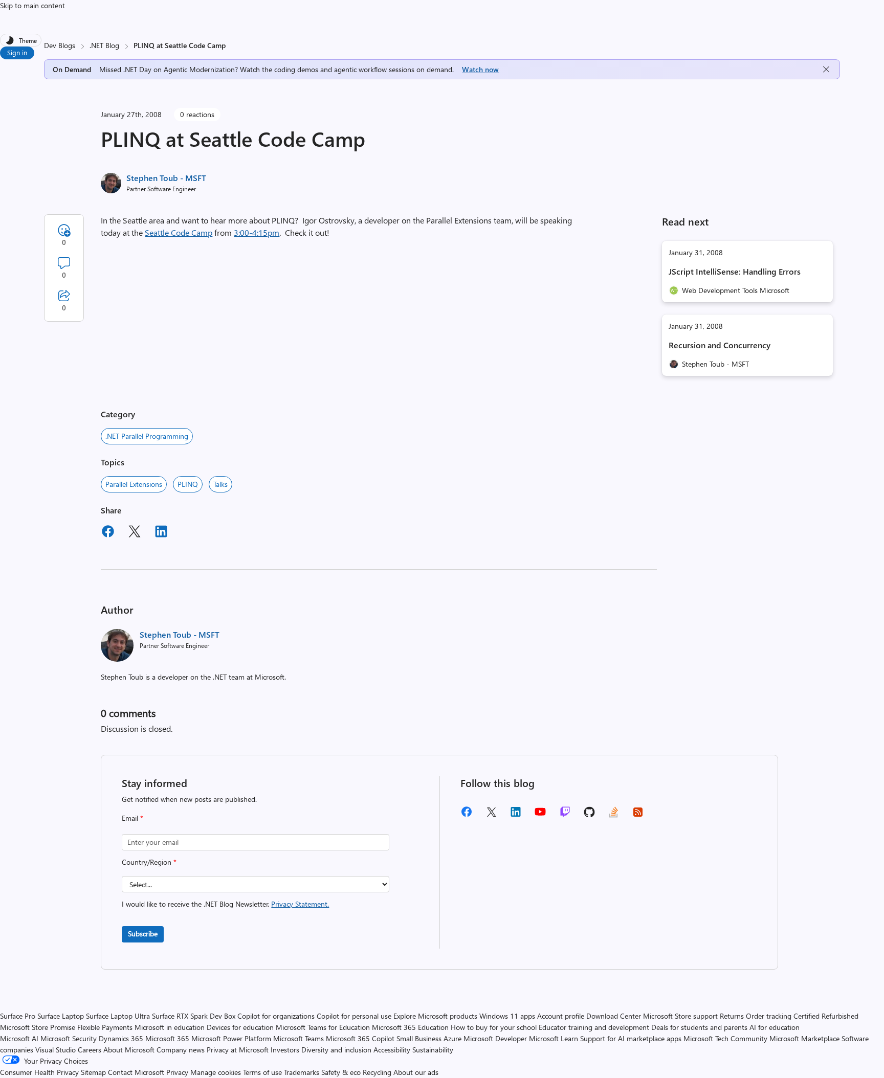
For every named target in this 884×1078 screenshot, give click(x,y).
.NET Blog (104, 45)
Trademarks (301, 1072)
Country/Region (149, 862)
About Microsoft (128, 1049)
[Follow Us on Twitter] (491, 815)
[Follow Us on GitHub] (589, 815)
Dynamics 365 (121, 1038)
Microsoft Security (68, 1038)
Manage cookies (215, 1072)
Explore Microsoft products (435, 1016)
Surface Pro (17, 1016)
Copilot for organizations (276, 1016)
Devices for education (240, 1027)
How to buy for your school (494, 1027)
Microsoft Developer (495, 1038)
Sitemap (93, 1072)
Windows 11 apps (507, 1016)
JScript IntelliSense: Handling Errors (735, 271)
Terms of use (262, 1072)
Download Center (613, 1016)
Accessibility (391, 1049)
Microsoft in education (170, 1027)
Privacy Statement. (300, 904)
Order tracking (768, 1016)
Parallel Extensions (133, 484)
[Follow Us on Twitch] (565, 815)
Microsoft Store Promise (37, 1027)
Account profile (560, 1016)
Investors (285, 1049)
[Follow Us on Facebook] (466, 815)
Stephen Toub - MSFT (166, 177)
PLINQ (188, 484)
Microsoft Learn (553, 1038)
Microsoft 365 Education (410, 1027)
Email (132, 818)
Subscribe (143, 933)
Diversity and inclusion (336, 1049)
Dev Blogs (59, 45)
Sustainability (432, 1049)
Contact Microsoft (136, 1072)
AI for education (774, 1027)
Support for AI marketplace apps (630, 1038)
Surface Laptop (60, 1016)
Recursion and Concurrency (719, 345)
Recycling (377, 1072)
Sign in (17, 52)
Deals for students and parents (699, 1027)
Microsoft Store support (680, 1016)
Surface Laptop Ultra (118, 1016)
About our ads (415, 1072)
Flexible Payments (104, 1027)
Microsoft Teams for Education (323, 1027)
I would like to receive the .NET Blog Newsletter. (225, 904)
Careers (89, 1049)
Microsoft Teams (298, 1038)
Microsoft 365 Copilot (360, 1038)
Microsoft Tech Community (725, 1038)
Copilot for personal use (354, 1016)
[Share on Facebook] (108, 533)
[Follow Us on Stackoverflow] (613, 815)
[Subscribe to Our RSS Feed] (638, 815)
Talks (220, 484)
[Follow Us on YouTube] (540, 815)
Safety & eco (341, 1072)
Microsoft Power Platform (231, 1038)
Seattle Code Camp (178, 232)
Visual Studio (55, 1049)
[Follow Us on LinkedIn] (516, 815)
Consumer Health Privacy (39, 1072)
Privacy (178, 1072)
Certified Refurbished (825, 1016)
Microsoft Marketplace (804, 1038)
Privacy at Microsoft (238, 1049)
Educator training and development (594, 1027)
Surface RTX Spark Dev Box (193, 1016)
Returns (732, 1016)
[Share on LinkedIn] (161, 533)
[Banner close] (826, 69)
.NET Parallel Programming (146, 436)
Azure (452, 1038)
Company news (181, 1049)
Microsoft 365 (167, 1038)
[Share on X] (134, 533)
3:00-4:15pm (256, 232)
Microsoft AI (19, 1038)
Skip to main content (32, 5)
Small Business (418, 1038)
